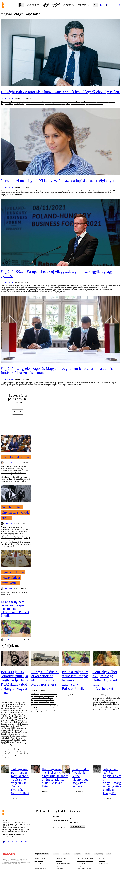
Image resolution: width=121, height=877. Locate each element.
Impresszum (40, 815)
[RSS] (17, 841)
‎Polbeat (20, 640)
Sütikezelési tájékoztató (60, 820)
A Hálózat (4, 699)
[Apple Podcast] (25, 841)
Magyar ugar (56, 5)
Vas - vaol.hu (102, 861)
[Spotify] (21, 841)
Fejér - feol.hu (59, 861)
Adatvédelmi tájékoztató (57, 815)
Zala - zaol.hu (102, 866)
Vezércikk (18, 462)
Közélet (56, 854)
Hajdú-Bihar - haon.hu (61, 866)
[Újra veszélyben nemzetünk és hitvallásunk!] (16, 558)
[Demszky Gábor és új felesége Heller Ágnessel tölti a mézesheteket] (106, 659)
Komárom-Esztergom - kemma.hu (85, 861)
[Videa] (106, 5)
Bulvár (87, 854)
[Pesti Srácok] (8, 5)
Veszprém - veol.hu (103, 863)
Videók (72, 818)
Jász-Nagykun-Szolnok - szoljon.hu (85, 858)
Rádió (109, 854)
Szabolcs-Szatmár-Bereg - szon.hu (85, 868)
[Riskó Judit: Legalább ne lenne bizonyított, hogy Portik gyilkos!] (66, 769)
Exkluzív (44, 791)
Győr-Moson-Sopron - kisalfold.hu (64, 863)
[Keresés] (95, 5)
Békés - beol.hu (38, 863)
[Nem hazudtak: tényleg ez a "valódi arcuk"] (16, 493)
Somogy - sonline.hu (82, 866)
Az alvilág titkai (16, 798)
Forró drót (46, 5)
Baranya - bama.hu (39, 861)
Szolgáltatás (98, 854)
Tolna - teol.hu (102, 858)
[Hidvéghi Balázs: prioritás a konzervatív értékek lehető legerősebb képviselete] (60, 53)
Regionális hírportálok (41, 854)
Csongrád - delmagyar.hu (40, 868)
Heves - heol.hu (59, 868)
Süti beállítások (76, 826)
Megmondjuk (33, 5)
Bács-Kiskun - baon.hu (40, 858)
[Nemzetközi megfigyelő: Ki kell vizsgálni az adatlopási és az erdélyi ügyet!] (60, 141)
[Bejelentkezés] (101, 5)
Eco (16, 282)
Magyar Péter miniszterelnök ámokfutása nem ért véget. (15, 593)
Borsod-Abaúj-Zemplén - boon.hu (42, 866)
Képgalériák (74, 822)
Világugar (68, 5)
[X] (115, 5)
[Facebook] (110, 5)
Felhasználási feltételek (60, 824)
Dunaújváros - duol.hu (61, 858)
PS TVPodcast (74, 815)
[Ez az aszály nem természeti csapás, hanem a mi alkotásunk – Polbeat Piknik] (16, 628)
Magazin (77, 854)
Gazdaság (67, 854)
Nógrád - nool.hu (81, 863)
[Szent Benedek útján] (16, 443)
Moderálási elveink (59, 827)
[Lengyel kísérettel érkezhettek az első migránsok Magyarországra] (45, 659)
